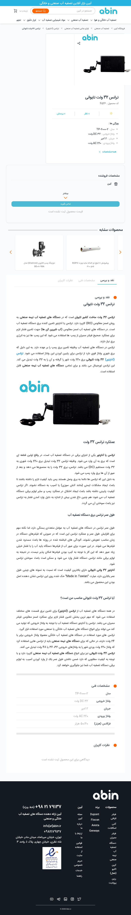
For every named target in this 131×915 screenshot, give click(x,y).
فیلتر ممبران (113, 836)
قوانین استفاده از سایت (78, 849)
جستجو (39, 11)
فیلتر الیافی (113, 816)
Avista (95, 825)
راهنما (79, 876)
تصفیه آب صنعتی (101, 28)
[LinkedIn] (65, 899)
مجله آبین (79, 816)
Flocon (95, 820)
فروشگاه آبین (119, 28)
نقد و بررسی (107, 280)
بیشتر (65, 193)
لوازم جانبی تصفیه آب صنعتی (76, 28)
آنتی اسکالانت (112, 826)
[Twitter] (79, 899)
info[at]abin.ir (52, 826)
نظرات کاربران (65, 280)
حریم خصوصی (78, 863)
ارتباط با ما (24, 11)
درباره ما (79, 826)
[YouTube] (52, 899)
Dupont (94, 814)
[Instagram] (72, 899)
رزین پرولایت (112, 881)
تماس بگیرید (65, 204)
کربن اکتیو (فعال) (113, 869)
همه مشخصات (109, 152)
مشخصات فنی (86, 280)
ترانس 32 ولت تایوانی (31, 28)
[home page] (106, 10)
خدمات (78, 871)
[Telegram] (58, 899)
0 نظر (87, 114)
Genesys (94, 831)
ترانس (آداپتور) (52, 28)
